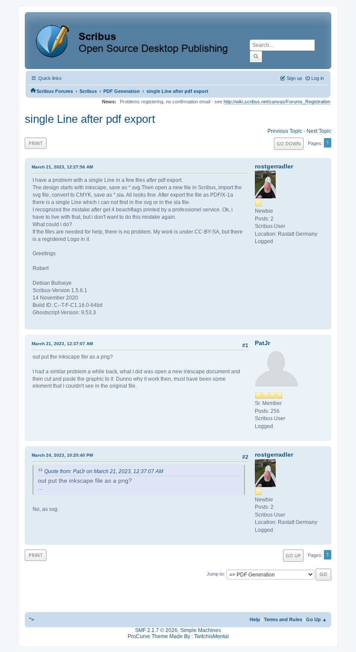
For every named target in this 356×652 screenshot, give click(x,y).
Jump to (215, 574)
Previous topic (284, 131)
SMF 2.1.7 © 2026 (156, 630)
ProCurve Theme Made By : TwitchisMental (178, 636)
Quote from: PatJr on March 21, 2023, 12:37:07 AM (103, 471)
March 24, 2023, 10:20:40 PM (62, 455)
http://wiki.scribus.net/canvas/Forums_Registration (277, 101)
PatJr (262, 342)
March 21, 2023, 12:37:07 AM (62, 343)
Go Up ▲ (316, 619)
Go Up (293, 555)
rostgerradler (274, 166)
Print (36, 143)
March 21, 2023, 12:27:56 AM (62, 167)
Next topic (319, 131)
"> (31, 619)
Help (255, 619)
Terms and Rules (283, 619)
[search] (256, 56)
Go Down (289, 143)
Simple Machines (200, 630)
